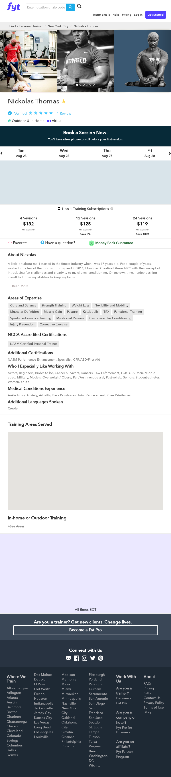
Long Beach (43, 727)
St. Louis (95, 727)
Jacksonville (43, 708)
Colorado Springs (14, 738)
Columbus (15, 745)
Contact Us (152, 698)
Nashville (68, 703)
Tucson (94, 737)
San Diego (97, 703)
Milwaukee (70, 694)
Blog (147, 712)
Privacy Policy (154, 703)
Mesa (65, 684)
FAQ (147, 683)
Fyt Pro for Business (124, 729)
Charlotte (14, 716)
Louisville (41, 737)
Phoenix (67, 746)
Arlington (14, 693)
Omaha (67, 732)
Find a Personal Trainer (26, 26)
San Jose (96, 717)
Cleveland (15, 731)
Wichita (94, 765)
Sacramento (98, 694)
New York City (58, 26)
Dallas (11, 750)
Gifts (147, 693)
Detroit (39, 679)
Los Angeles (43, 732)
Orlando (67, 737)
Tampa (94, 732)
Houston (40, 698)
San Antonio (98, 698)
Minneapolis (71, 698)
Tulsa (93, 741)
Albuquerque (17, 688)
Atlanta (12, 697)
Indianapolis (43, 703)
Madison (68, 674)
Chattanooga (17, 721)
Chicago (13, 726)
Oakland (68, 717)
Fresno (39, 694)
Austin (12, 702)
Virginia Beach (95, 748)
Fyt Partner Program (124, 753)
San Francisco (96, 710)
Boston (12, 712)
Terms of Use (154, 707)
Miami (66, 689)
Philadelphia (71, 741)
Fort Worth (42, 689)
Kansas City (43, 717)
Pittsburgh (97, 674)
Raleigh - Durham (95, 686)
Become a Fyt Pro (85, 630)
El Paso (39, 684)
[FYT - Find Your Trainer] (14, 5)
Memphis (68, 679)
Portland (95, 679)
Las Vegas (41, 722)
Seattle (94, 722)
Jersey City (42, 713)
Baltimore (14, 707)
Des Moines (43, 674)
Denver (12, 755)
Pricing (149, 688)
